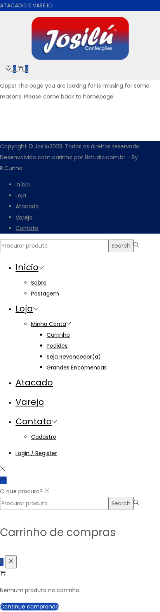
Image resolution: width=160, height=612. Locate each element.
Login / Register (36, 453)
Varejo (24, 217)
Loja (21, 195)
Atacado (27, 206)
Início (23, 184)
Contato (27, 228)
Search (120, 246)
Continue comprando (29, 606)
